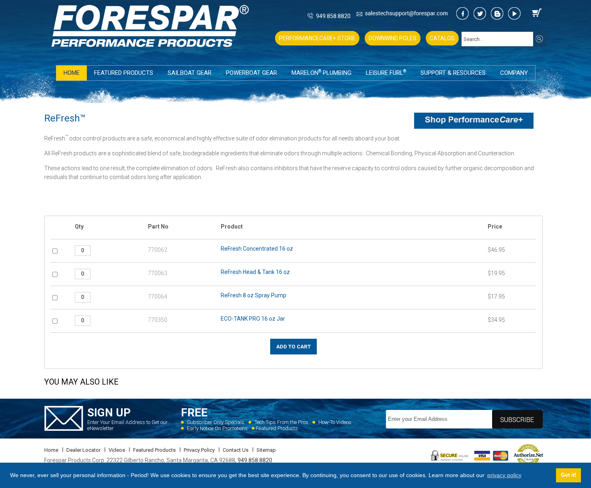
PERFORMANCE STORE (317, 38)
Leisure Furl (386, 72)
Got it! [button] (568, 475)
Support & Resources (453, 72)
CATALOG (442, 38)
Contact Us (235, 450)
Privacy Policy (199, 450)
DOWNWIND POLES (393, 38)
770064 (157, 296)
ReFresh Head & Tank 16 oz (255, 272)
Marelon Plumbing (321, 72)
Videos (117, 450)
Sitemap (266, 450)
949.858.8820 (333, 16)
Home (72, 72)
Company (514, 72)
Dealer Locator (83, 450)
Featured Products (123, 72)
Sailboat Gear (189, 72)
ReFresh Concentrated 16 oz (257, 248)
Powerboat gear (251, 72)
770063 (157, 273)
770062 (157, 250)
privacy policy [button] (504, 475)
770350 (157, 320)
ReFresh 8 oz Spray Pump (253, 295)
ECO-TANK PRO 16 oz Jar (253, 318)
